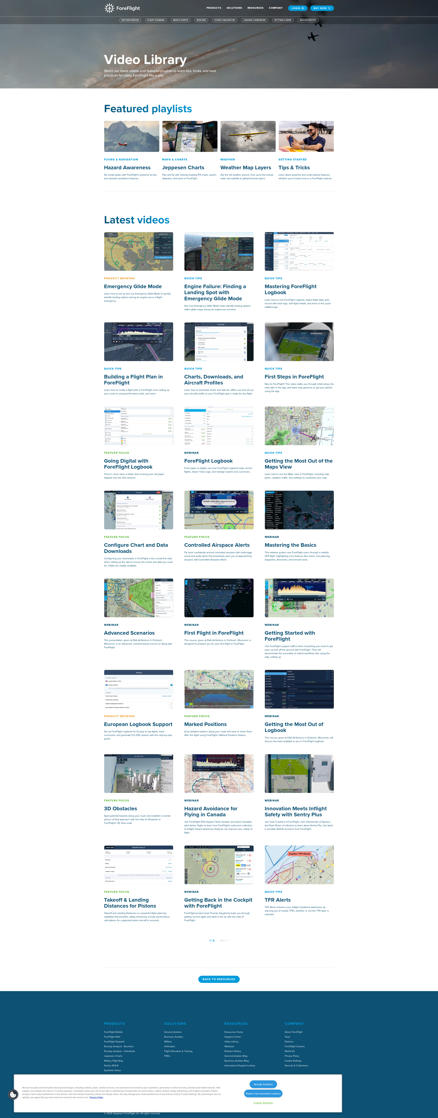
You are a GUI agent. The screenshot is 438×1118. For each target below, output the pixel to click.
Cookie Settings (293, 1060)
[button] (214, 8)
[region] (178, 1093)
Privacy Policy (96, 1097)
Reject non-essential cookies (263, 1093)
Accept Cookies (263, 1084)
